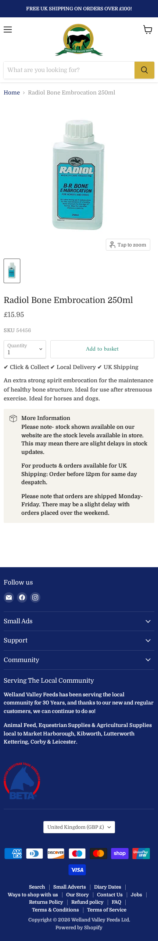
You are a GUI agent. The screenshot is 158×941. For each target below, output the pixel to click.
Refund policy (87, 902)
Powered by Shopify (79, 927)
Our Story (77, 894)
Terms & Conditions (55, 910)
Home (12, 93)
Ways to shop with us (33, 894)
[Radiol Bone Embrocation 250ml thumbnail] (12, 271)
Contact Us (110, 894)
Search (37, 887)
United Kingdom (75, 827)
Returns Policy (46, 902)
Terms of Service (106, 910)
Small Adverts (69, 887)
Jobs (136, 894)
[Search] (144, 70)
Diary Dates (107, 887)
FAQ (116, 902)
